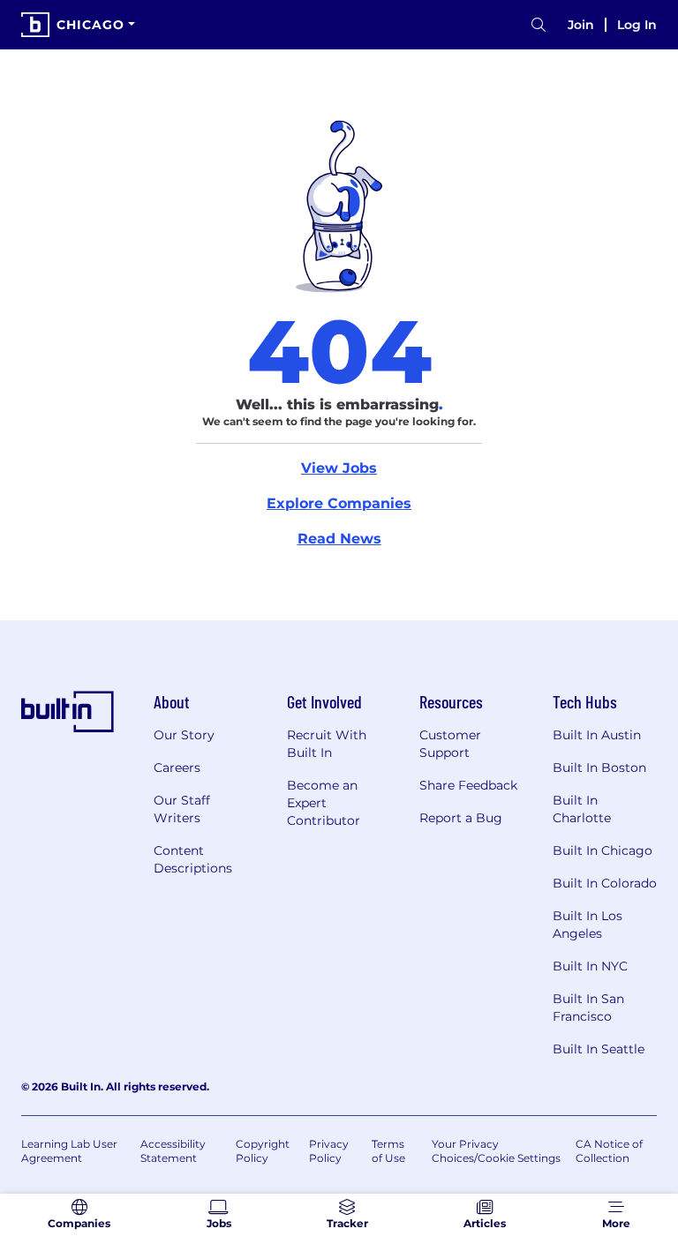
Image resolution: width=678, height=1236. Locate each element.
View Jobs (339, 468)
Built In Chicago (602, 850)
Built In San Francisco (588, 1007)
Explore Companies (339, 503)
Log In (637, 25)
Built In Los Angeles (587, 924)
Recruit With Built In (326, 743)
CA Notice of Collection (609, 1151)
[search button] (539, 25)
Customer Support (450, 743)
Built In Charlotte (582, 809)
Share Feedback (468, 785)
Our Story (184, 735)
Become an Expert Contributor (323, 802)
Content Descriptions (193, 859)
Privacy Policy (329, 1151)
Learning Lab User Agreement (69, 1151)
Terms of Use (388, 1151)
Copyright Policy (263, 1151)
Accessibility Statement (173, 1151)
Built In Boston (599, 767)
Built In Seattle (598, 1049)
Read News (339, 538)
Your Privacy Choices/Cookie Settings (496, 1151)
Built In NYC (590, 966)
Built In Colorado (605, 883)
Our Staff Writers (182, 809)
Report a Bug (460, 818)
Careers (177, 767)
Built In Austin (597, 735)
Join (581, 25)
